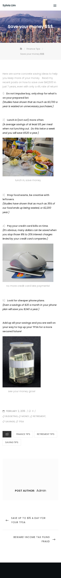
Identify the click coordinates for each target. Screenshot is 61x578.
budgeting (11, 416)
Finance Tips (23, 434)
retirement (39, 416)
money (25, 416)
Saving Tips (11, 442)
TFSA (21, 421)
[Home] (21, 48)
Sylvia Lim (9, 5)
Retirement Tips (45, 434)
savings (10, 421)
